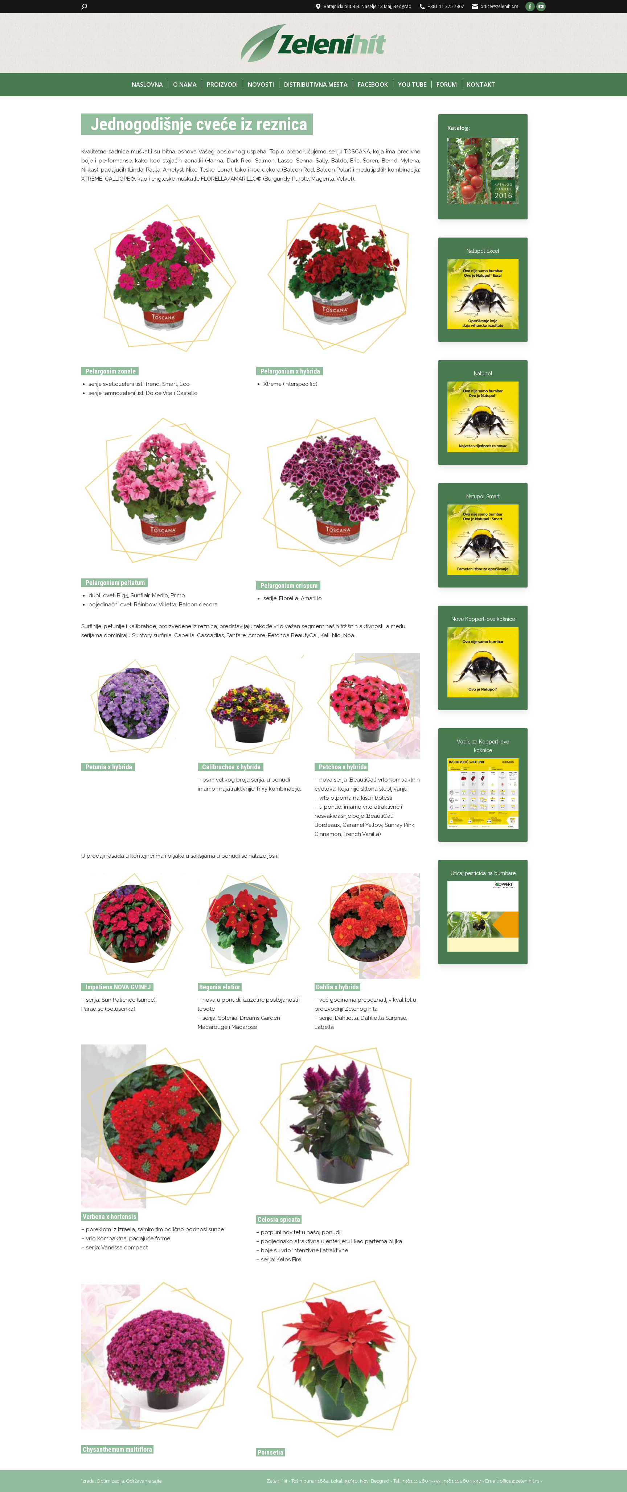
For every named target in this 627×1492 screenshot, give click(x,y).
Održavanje (138, 1481)
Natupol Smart (483, 496)
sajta (157, 1481)
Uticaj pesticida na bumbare (483, 873)
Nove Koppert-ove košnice (483, 619)
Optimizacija (110, 1481)
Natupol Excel (483, 251)
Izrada (88, 1481)
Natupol (483, 373)
